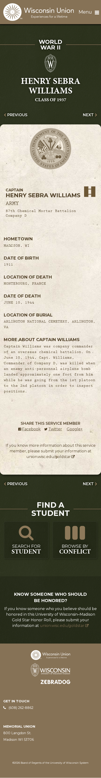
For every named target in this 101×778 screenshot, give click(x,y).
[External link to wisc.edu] (50, 669)
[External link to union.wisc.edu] (50, 655)
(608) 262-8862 (20, 708)
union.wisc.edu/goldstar (48, 456)
